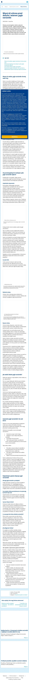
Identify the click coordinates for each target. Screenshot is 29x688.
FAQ (22, 677)
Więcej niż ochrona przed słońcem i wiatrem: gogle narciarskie (24, 6)
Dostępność (21, 675)
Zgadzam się (11, 114)
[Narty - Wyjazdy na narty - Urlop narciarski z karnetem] (2, 6)
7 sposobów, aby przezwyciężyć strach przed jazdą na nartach (21, 605)
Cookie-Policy (4, 125)
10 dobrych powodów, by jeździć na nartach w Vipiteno (14, 661)
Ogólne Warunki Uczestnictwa (12, 677)
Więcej (25, 637)
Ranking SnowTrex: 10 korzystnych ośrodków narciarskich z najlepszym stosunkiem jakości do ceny (14, 631)
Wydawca (10, 129)
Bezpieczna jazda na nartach (14, 6)
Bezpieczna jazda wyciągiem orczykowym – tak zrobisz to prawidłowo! (8, 605)
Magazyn (6, 6)
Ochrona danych (11, 131)
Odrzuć (7, 118)
